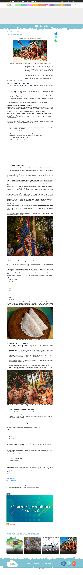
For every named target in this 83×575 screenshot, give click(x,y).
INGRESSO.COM (18, 1)
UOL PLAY (36, 1)
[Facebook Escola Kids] (63, 563)
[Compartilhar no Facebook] (55, 34)
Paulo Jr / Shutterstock (11, 478)
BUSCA (62, 1)
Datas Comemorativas (49, 5)
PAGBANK (28, 1)
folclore (9, 264)
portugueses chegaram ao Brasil (19, 174)
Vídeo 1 (8, 494)
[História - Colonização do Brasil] (32, 545)
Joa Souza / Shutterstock (11, 476)
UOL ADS (40, 1)
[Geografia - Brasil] (14, 545)
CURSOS (32, 1)
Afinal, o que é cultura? (18, 80)
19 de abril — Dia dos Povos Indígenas (21, 420)
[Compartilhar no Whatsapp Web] (55, 42)
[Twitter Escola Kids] (68, 563)
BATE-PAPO (67, 1)
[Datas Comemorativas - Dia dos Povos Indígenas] (68, 545)
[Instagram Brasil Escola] (74, 563)
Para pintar (62, 5)
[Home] (12, 563)
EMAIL (73, 1)
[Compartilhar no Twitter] (55, 38)
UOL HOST (24, 1)
